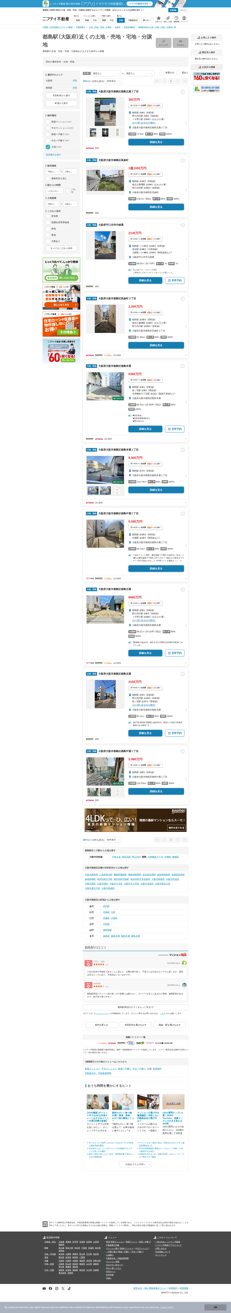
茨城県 (91, 1248)
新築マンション (92, 1068)
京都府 (75, 1261)
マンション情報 (112, 1262)
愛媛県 (68, 1267)
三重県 (82, 1257)
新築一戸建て (124, 1068)
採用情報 (184, 1288)
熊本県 (82, 1270)
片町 (113, 912)
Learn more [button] (167, 1307)
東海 (46, 1257)
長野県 (75, 1254)
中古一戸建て (139, 1068)
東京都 (61, 1248)
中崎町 (167, 857)
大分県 (89, 1270)
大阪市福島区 (158, 879)
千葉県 (84, 1248)
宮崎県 (96, 1270)
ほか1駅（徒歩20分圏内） (144, 620)
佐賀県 (68, 1270)
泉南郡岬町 (90, 879)
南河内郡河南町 (121, 879)
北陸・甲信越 (50, 1254)
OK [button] (215, 1307)
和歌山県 (97, 1261)
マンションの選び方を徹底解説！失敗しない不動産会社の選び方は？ (148, 1116)
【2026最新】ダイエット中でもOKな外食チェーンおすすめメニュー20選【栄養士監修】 (98, 1116)
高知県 (75, 1267)
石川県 (89, 1254)
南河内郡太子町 (105, 879)
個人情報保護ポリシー (155, 1288)
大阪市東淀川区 (92, 888)
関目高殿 (126, 857)
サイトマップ (161, 1255)
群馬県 (61, 1251)
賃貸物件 (157, 1068)
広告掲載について (162, 1252)
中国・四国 (49, 1264)
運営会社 (137, 1288)
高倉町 (106, 918)
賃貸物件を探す (53, 154)
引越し (109, 1278)
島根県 (82, 1264)
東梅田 (175, 857)
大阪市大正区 (116, 883)
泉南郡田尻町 (178, 874)
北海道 (61, 1242)
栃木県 (98, 1248)
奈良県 (89, 1261)
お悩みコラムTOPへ (136, 1164)
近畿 (46, 1261)
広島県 (61, 1264)
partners (63, 1307)
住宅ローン (111, 1271)
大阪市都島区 (91, 874)
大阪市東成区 (108, 888)
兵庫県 (68, 1261)
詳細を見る (156, 142)
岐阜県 (68, 1257)
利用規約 (173, 1288)
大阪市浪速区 (147, 883)
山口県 (89, 1264)
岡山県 (68, 1264)
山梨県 (68, 1254)
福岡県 (61, 1270)
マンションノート (101, 1013)
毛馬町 (106, 912)
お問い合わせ (161, 1248)
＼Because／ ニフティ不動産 (167, 1242)
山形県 (96, 1242)
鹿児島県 (62, 1273)
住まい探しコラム (113, 1268)
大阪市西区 (90, 883)
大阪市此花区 (172, 879)
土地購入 (110, 1255)
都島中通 (125, 936)
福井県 (96, 1254)
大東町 (114, 918)
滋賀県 (82, 1261)
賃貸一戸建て (144, 1242)
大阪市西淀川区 (162, 883)
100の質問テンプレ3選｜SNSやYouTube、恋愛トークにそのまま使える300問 (172, 1118)
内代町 (106, 906)
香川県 (61, 1267)
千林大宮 (116, 857)
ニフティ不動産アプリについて (168, 1245)
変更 (75, 80)
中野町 (106, 924)
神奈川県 (69, 1248)
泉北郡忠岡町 (149, 874)
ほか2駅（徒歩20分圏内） (144, 123)
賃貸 (108, 1242)
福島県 (61, 1245)
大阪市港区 (102, 883)
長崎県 (75, 1270)
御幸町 (106, 936)
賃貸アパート (131, 1242)
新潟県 (61, 1254)
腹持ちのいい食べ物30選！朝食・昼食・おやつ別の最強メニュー (123, 1116)
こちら (163, 1013)
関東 (46, 1248)
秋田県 (89, 1242)
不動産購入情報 (112, 1245)
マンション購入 (112, 1248)
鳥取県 (75, 1264)
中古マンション (109, 1068)
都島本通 (115, 936)
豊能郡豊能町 (120, 874)
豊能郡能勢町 (134, 874)
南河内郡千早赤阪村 (140, 879)
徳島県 (96, 1264)
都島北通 (135, 936)
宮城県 (82, 1242)
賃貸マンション (117, 1242)
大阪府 (61, 1261)
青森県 (68, 1242)
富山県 (82, 1254)
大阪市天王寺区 (131, 883)
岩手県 (75, 1242)
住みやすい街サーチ (114, 1265)
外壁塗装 (110, 1275)
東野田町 (107, 930)
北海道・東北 (50, 1242)
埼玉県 (77, 1248)
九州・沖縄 (49, 1270)
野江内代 (136, 857)
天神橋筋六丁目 (155, 857)
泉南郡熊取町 (163, 874)
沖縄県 (70, 1273)
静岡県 (75, 1257)
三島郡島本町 (106, 874)
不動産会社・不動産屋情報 (98, 1073)
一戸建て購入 (111, 1252)
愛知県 (61, 1257)
